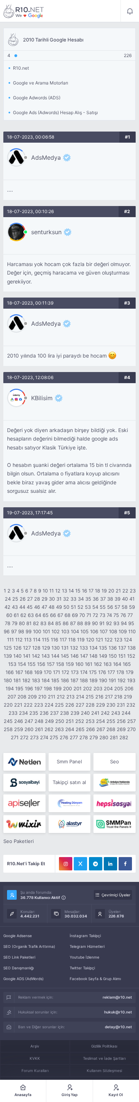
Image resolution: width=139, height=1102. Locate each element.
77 (130, 615)
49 (59, 607)
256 (121, 721)
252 (79, 721)
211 (51, 697)
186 (65, 680)
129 (46, 648)
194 (10, 688)
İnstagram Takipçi (85, 935)
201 (77, 688)
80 (22, 623)
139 (8, 656)
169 (38, 672)
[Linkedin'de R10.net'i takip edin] (110, 863)
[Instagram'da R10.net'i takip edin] (65, 863)
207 (11, 697)
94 (124, 623)
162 (98, 664)
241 (95, 713)
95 (131, 623)
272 (24, 737)
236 (44, 713)
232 (130, 705)
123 (118, 640)
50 (66, 607)
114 (36, 640)
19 (104, 591)
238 (64, 713)
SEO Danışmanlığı (18, 968)
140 (17, 656)
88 (80, 623)
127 (27, 648)
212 (61, 697)
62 (23, 615)
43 (15, 607)
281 (114, 737)
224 (48, 705)
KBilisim (42, 398)
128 (36, 648)
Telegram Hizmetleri (87, 946)
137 (122, 648)
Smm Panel (69, 761)
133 (84, 648)
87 (73, 623)
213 (70, 697)
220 (8, 705)
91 (102, 623)
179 (129, 672)
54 (95, 607)
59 (132, 607)
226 (69, 705)
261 (39, 729)
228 (90, 705)
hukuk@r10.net (118, 1012)
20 (111, 591)
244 (126, 713)
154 (22, 664)
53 (88, 607)
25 (15, 599)
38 (110, 599)
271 (15, 737)
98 (21, 631)
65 (46, 615)
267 (100, 729)
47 (44, 607)
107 (103, 631)
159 (70, 664)
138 (132, 648)
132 (74, 648)
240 (85, 713)
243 (115, 713)
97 (14, 631)
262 (48, 729)
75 (116, 615)
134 (93, 648)
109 (123, 631)
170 (48, 672)
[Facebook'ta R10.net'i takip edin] (125, 863)
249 (49, 721)
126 (17, 648)
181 (17, 680)
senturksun (46, 232)
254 (100, 721)
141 (26, 656)
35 (88, 599)
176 (102, 672)
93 (116, 623)
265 (80, 729)
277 (74, 737)
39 (117, 599)
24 (8, 599)
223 (38, 705)
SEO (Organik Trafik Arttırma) (29, 946)
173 (75, 672)
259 (18, 729)
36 (96, 599)
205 (118, 688)
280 (103, 737)
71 (88, 615)
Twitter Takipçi (82, 968)
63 (31, 615)
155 (31, 664)
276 (64, 737)
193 (131, 680)
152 (131, 656)
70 (82, 615)
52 (80, 607)
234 (23, 713)
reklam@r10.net (117, 997)
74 (109, 615)
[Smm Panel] (24, 782)
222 (28, 705)
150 (113, 656)
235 (33, 713)
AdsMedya (46, 157)
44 (22, 607)
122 (109, 640)
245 (8, 721)
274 (44, 737)
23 (133, 591)
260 (28, 729)
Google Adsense (17, 935)
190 (103, 680)
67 (60, 615)
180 (8, 680)
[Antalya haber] (114, 782)
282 (123, 737)
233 (13, 713)
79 (14, 623)
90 (95, 623)
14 (71, 591)
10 (45, 591)
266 (90, 729)
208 (21, 697)
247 (28, 721)
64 (38, 615)
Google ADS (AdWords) (23, 978)
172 (65, 672)
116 (54, 640)
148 (93, 656)
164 (117, 664)
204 (108, 688)
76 (123, 615)
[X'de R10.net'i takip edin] (80, 863)
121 (99, 640)
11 (51, 591)
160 (79, 664)
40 (125, 599)
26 (23, 599)
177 (111, 672)
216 (99, 697)
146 (74, 656)
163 (107, 664)
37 (103, 599)
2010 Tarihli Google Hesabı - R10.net (23, 11)
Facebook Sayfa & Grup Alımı (95, 978)
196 (29, 688)
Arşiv (34, 1046)
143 (46, 656)
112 (19, 640)
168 (28, 672)
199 (57, 688)
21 (118, 591)
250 (59, 721)
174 (83, 672)
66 (53, 615)
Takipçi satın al (69, 782)
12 (57, 591)
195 (19, 688)
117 (63, 640)
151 (122, 656)
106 (94, 631)
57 (117, 607)
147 (84, 656)
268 (110, 729)
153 (12, 664)
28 (37, 599)
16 (84, 591)
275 (54, 737)
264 (69, 729)
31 (59, 599)
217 (109, 697)
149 (103, 656)
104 (75, 631)
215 (90, 697)
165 (127, 664)
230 (110, 705)
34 (81, 599)
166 (10, 672)
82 (36, 623)
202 (87, 688)
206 (129, 688)
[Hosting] (24, 762)
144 (55, 656)
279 (93, 737)
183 (36, 680)
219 (128, 697)
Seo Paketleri (18, 841)
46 (37, 607)
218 (118, 697)
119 (81, 640)
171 (56, 672)
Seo (114, 761)
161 (88, 664)
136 (113, 648)
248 (38, 721)
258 (8, 729)
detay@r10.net (118, 1027)
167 (19, 672)
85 (58, 623)
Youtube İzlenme (84, 957)
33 (73, 599)
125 (8, 648)
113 (28, 640)
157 (50, 664)
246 (18, 721)
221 (18, 705)
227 (80, 705)
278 (83, 737)
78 (7, 623)
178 (120, 672)
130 (56, 648)
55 (103, 607)
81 (29, 623)
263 (59, 729)
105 (84, 631)
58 (125, 607)
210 (42, 697)
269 (121, 729)
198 (48, 688)
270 (131, 729)
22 (125, 591)
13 (64, 591)
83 (43, 623)
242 (105, 713)
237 (54, 713)
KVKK (35, 1058)
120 (90, 640)
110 (132, 631)
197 (38, 688)
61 (16, 615)
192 (122, 680)
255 (110, 721)
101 (46, 631)
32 (66, 599)
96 (7, 631)
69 (75, 615)
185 (55, 680)
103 (65, 631)
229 (100, 705)
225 (59, 705)
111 (10, 640)
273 (34, 737)
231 (121, 705)
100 (37, 631)
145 (65, 656)
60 (9, 615)
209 (32, 697)
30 (52, 599)
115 (45, 640)
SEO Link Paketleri (19, 957)
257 (131, 721)
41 (132, 599)
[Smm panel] (114, 824)
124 (128, 640)
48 (51, 607)
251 (70, 721)
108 (113, 631)
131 (65, 648)
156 (41, 664)
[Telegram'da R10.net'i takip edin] (95, 863)
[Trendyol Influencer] (24, 824)
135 (103, 648)
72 (95, 615)
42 (7, 607)
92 (109, 623)
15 (77, 591)
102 (56, 631)
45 (30, 607)
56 (110, 607)
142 (36, 656)
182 (26, 680)
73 (102, 615)
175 (93, 672)
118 (72, 640)
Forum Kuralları (35, 1070)
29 (44, 599)
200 (67, 688)
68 (67, 615)
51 (73, 607)
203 (97, 688)
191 (112, 680)
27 (30, 599)
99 (29, 631)
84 (51, 623)
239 (74, 713)
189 (93, 680)
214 (80, 697)
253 (90, 721)
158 (60, 664)
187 (74, 680)
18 (97, 591)
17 (91, 591)
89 (87, 623)
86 (66, 623)
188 (84, 680)
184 (46, 680)
